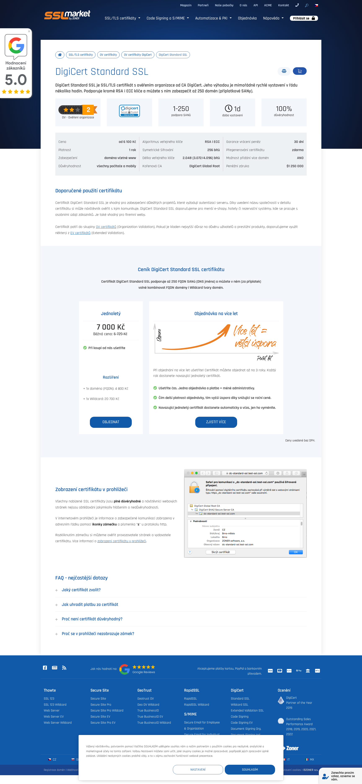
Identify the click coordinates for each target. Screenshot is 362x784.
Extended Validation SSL (247, 710)
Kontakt (283, 5)
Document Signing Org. (246, 728)
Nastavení (198, 769)
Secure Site (98, 698)
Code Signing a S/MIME (166, 18)
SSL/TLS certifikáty (121, 18)
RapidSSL (190, 698)
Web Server (51, 710)
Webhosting (74, 769)
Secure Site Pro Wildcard (106, 710)
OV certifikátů (106, 227)
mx (311, 759)
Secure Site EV (100, 716)
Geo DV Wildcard (148, 704)
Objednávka (247, 18)
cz (54, 759)
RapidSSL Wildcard (196, 704)
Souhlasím (250, 769)
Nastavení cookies (290, 769)
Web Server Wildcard (58, 722)
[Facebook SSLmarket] (45, 668)
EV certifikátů (80, 233)
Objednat (300, 71)
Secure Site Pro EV (102, 722)
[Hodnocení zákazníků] (137, 669)
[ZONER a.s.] (286, 745)
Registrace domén (54, 769)
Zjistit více (216, 422)
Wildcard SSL (239, 704)
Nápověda (272, 18)
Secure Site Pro (100, 704)
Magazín (185, 5)
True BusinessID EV (150, 716)
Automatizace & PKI (212, 18)
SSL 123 (49, 698)
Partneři (203, 5)
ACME (268, 5)
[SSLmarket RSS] (64, 668)
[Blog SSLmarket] (54, 668)
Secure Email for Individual (201, 734)
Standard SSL (240, 698)
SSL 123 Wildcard (55, 704)
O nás (243, 5)
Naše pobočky (224, 5)
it (288, 759)
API (255, 5)
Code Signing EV (242, 722)
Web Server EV (54, 716)
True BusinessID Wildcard (154, 722)
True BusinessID (148, 710)
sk (77, 759)
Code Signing (239, 716)
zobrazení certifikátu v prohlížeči (121, 541)
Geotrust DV (145, 698)
